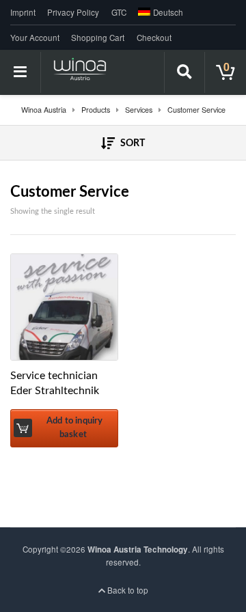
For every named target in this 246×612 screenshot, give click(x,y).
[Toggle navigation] (20, 72)
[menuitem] (158, 12)
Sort (131, 143)
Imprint (23, 12)
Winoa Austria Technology (137, 549)
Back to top (126, 590)
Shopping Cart (97, 37)
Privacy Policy (73, 12)
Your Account (34, 37)
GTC (118, 12)
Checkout (154, 37)
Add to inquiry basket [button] (74, 428)
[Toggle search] (184, 72)
